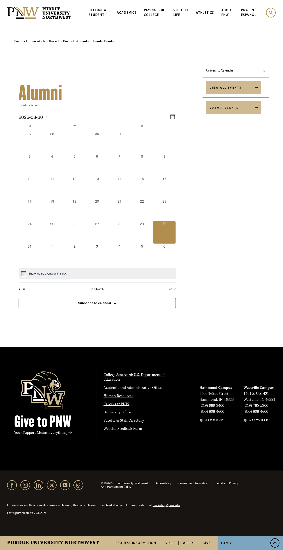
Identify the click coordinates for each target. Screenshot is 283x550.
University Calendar (219, 70)
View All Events (226, 87)
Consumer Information (193, 483)
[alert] (97, 273)
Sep (170, 289)
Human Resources (118, 395)
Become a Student (97, 12)
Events (23, 105)
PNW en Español (248, 12)
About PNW (227, 12)
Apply (188, 543)
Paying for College (154, 12)
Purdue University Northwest (53, 543)
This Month (97, 289)
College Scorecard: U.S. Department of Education (134, 377)
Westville (258, 420)
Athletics (205, 12)
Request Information (135, 543)
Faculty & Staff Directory (123, 420)
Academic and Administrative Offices (133, 387)
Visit (169, 543)
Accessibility (163, 483)
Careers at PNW (116, 404)
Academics (127, 12)
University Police (117, 412)
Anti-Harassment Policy (116, 487)
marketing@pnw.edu (166, 505)
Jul (23, 289)
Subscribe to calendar (94, 303)
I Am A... (228, 543)
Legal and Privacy (227, 483)
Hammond (214, 420)
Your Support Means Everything (40, 432)
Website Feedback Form (122, 428)
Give (206, 543)
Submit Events (224, 107)
